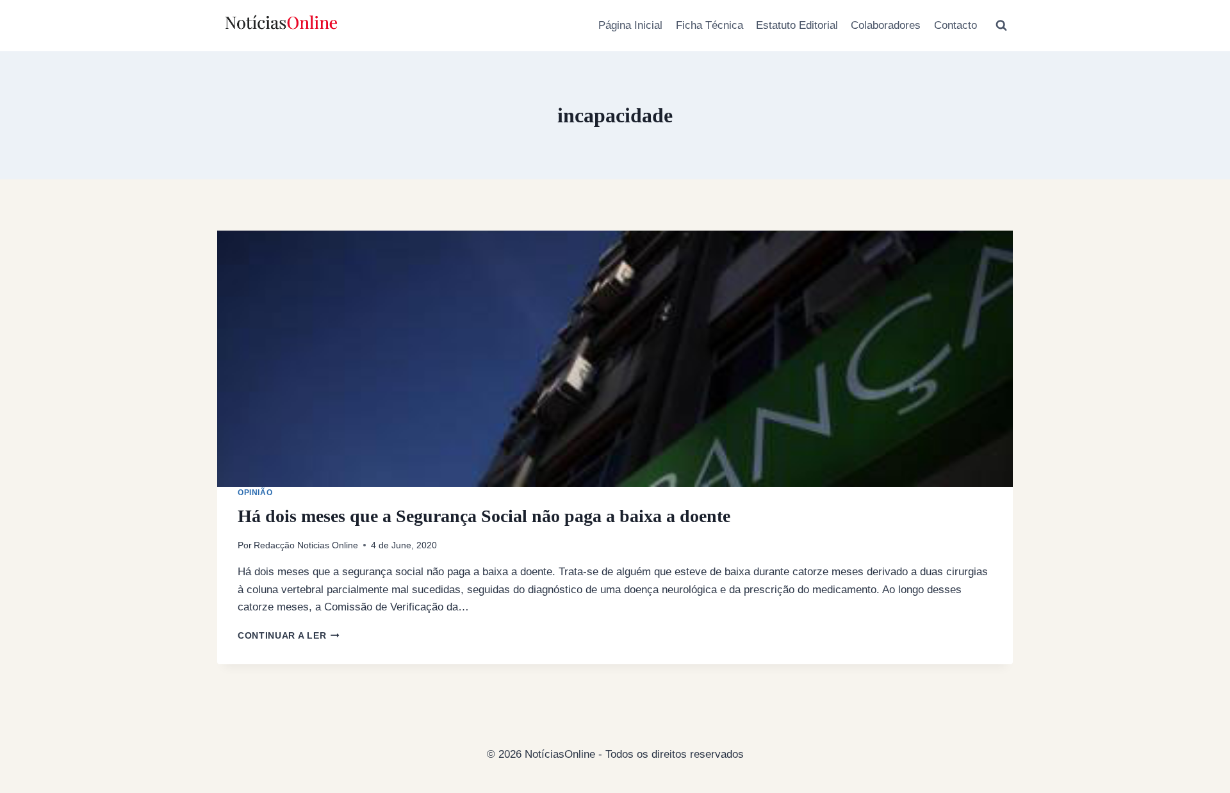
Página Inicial (630, 25)
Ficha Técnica (709, 25)
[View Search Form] (1001, 25)
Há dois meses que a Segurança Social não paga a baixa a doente (484, 516)
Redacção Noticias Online (306, 545)
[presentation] (615, 359)
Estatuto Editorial (797, 25)
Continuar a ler (289, 636)
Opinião (255, 492)
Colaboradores (886, 25)
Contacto (955, 25)
